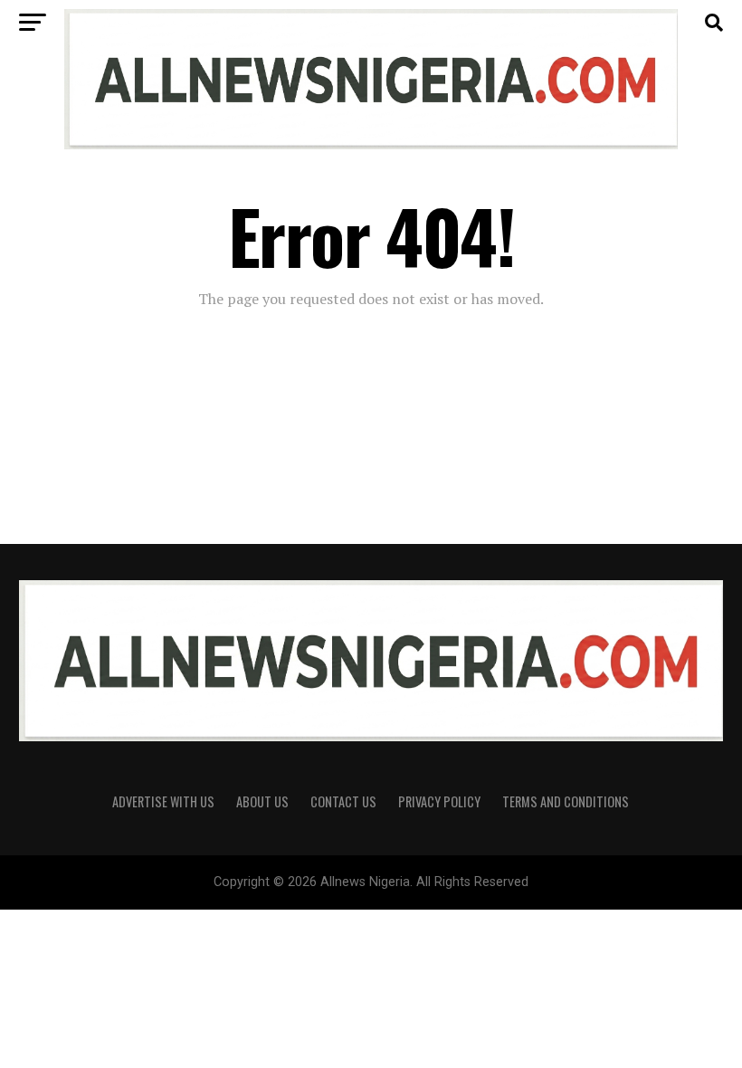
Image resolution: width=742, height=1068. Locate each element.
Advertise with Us (163, 801)
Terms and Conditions (565, 801)
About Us (262, 801)
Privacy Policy (439, 801)
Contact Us (343, 801)
